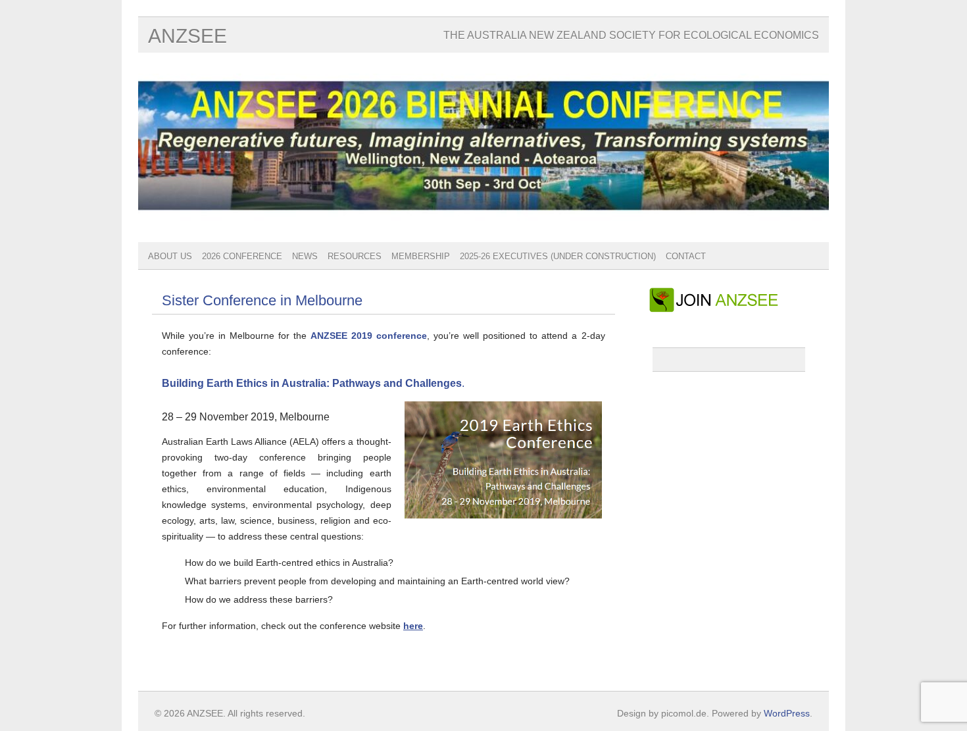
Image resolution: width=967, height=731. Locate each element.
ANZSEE (187, 36)
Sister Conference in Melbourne (262, 300)
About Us (170, 256)
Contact (686, 256)
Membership (420, 256)
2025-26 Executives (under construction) (558, 256)
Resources (355, 256)
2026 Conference (242, 256)
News (305, 256)
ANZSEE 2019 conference (368, 335)
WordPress (787, 713)
